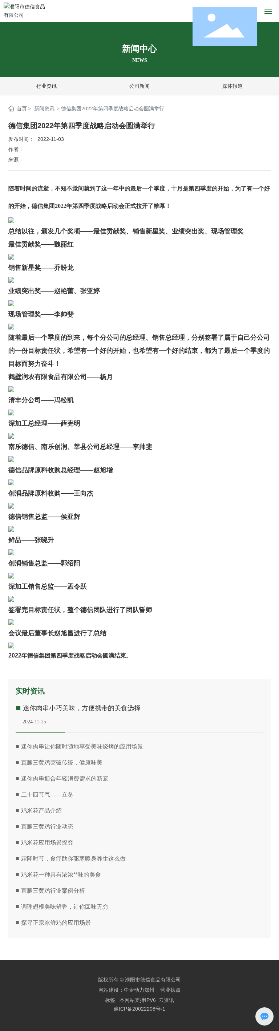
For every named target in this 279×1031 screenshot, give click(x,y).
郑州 (149, 990)
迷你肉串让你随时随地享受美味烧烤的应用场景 (82, 746)
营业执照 (170, 990)
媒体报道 (232, 86)
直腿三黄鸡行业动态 (47, 826)
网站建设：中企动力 (121, 990)
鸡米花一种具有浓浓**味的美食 (61, 875)
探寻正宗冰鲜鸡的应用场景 (56, 923)
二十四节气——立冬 (47, 794)
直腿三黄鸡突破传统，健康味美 (61, 762)
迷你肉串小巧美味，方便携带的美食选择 (82, 708)
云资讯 (166, 1000)
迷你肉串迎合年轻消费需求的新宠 (64, 778)
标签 (110, 1000)
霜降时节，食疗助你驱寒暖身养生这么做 (73, 859)
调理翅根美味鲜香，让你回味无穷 (64, 907)
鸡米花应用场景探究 (47, 843)
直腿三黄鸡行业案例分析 (53, 891)
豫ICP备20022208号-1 (139, 1009)
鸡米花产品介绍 (41, 810)
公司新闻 (139, 86)
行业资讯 (46, 86)
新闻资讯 (44, 108)
